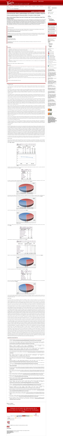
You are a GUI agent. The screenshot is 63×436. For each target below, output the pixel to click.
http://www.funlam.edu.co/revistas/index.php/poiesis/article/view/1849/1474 (18, 346)
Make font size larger (51, 13)
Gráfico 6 (16, 281)
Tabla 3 (10, 225)
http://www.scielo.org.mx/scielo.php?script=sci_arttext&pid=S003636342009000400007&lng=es (21, 382)
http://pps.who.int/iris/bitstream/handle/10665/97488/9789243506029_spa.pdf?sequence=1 (24, 340)
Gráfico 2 (31, 181)
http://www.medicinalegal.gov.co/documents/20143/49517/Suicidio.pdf (23, 363)
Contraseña (49, 8)
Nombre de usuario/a (49, 7)
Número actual (50, 43)
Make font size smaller (48, 13)
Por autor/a (50, 46)
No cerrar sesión (51, 9)
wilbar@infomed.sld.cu (10, 42)
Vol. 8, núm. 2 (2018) (11, 8)
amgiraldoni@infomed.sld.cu (10, 432)
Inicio (7, 8)
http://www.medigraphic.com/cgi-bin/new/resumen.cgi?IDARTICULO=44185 (19, 343)
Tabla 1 (10, 142)
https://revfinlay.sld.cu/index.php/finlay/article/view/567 (14, 31)
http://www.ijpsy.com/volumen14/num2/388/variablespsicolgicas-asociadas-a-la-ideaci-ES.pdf (21, 349)
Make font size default (50, 13)
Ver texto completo (52, 53)
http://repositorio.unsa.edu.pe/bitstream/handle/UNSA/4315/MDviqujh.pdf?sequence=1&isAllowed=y (21, 387)
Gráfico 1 (13, 142)
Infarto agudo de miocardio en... (52, 29)
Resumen (50, 50)
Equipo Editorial (9, 428)
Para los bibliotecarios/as (52, 20)
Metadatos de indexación (52, 56)
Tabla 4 (26, 239)
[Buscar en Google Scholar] (38, 340)
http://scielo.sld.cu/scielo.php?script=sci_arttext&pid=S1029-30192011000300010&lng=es (23, 384)
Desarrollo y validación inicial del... (52, 27)
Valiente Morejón (16, 8)
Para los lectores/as (51, 19)
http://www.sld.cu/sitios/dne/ (18, 376)
